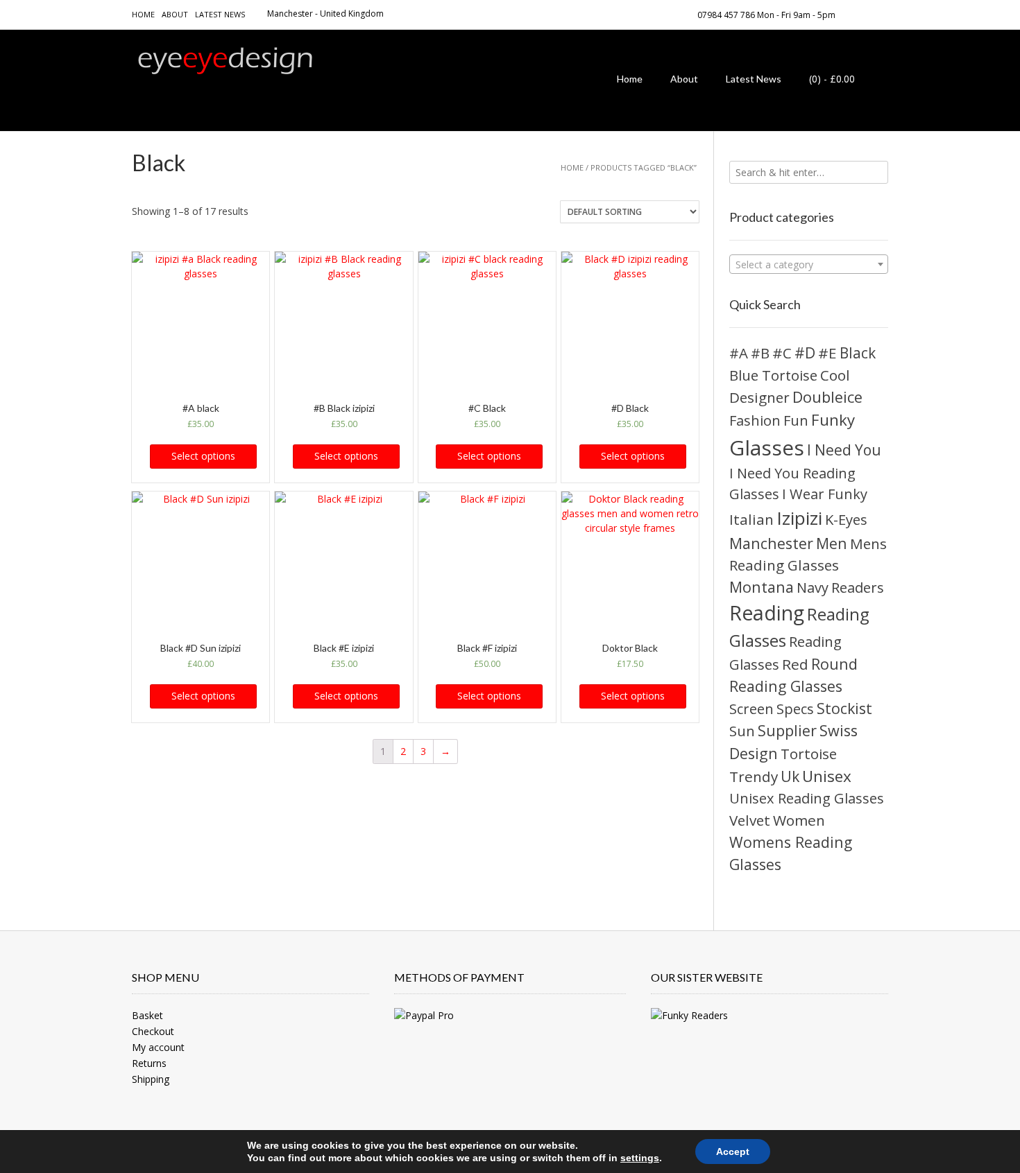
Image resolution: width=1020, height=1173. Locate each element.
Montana (761, 587)
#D (804, 352)
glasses (766, 447)
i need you (844, 450)
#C (782, 353)
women (799, 820)
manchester (771, 543)
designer (759, 397)
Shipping (150, 1079)
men (831, 543)
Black (858, 353)
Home (143, 14)
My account (158, 1047)
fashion (755, 420)
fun (795, 420)
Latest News (220, 14)
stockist (844, 708)
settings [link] (639, 1157)
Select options (203, 455)
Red (795, 664)
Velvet (749, 820)
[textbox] (808, 265)
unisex (826, 776)
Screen (751, 709)
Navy (812, 587)
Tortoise (809, 753)
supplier (787, 730)
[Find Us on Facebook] (867, 14)
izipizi (799, 517)
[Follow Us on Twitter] (884, 14)
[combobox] (808, 264)
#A (738, 353)
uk (790, 776)
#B (760, 353)
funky (833, 420)
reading (766, 613)
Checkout (153, 1031)
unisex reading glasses (806, 798)
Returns (149, 1063)
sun (742, 730)
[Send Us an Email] (851, 14)
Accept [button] (732, 1151)
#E (827, 353)
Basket (147, 1015)
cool (835, 375)
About (175, 14)
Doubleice (827, 397)
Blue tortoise (773, 375)
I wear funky (824, 494)
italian (751, 519)
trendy (753, 776)
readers (857, 587)
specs (795, 709)
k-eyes (846, 519)
